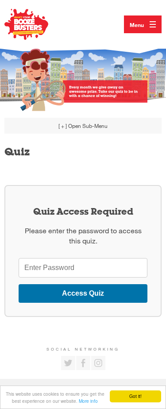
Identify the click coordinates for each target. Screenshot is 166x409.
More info (88, 400)
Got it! (135, 396)
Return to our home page (35, 24)
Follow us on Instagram (98, 363)
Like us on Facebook (83, 363)
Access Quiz (83, 293)
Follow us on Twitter (68, 363)
